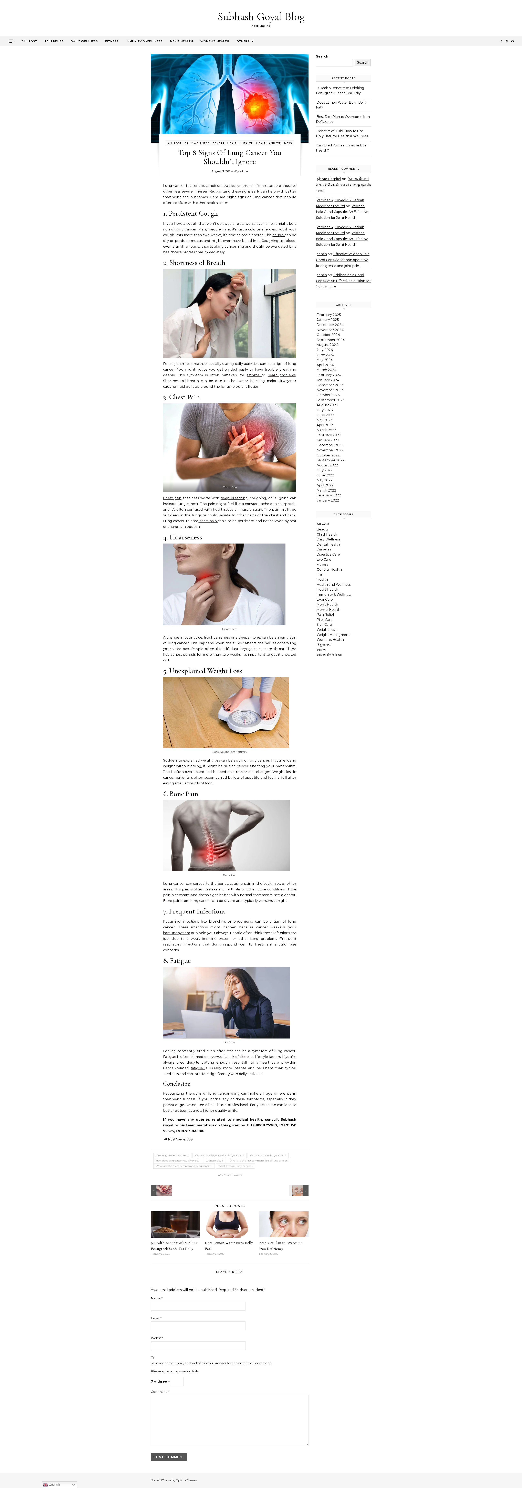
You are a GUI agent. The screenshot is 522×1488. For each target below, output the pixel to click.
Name (157, 1298)
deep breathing (234, 498)
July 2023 (325, 410)
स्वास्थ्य (321, 650)
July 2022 (325, 470)
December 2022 (330, 445)
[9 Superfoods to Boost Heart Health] (160, 1190)
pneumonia (244, 921)
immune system (176, 933)
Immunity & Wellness (144, 41)
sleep (244, 1057)
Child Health (327, 534)
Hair (320, 574)
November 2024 (330, 330)
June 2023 (325, 415)
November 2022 (330, 450)
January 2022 (328, 500)
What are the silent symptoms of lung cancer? (184, 1165)
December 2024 (330, 325)
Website (157, 1338)
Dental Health (328, 544)
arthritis (234, 889)
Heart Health (327, 589)
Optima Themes (186, 1480)
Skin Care (324, 625)
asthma (254, 375)
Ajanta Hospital (329, 179)
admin (243, 171)
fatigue (198, 1068)
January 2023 (328, 440)
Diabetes (324, 549)
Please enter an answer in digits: (175, 1371)
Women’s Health (214, 41)
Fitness (111, 41)
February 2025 (329, 315)
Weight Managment (333, 635)
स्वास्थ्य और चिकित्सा (329, 655)
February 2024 (329, 375)
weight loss (210, 760)
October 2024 (328, 335)
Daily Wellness (84, 41)
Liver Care (325, 599)
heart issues (223, 510)
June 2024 (326, 355)
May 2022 (325, 480)
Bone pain (172, 901)
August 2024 (327, 345)
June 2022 (325, 475)
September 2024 (331, 340)
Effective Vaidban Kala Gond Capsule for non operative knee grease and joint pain (342, 260)
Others (243, 41)
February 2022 (329, 495)
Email (156, 1318)
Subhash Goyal (214, 1160)
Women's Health (330, 640)
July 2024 (325, 350)
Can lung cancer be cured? (172, 1155)
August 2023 (327, 405)
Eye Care (324, 559)
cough (192, 224)
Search (322, 56)
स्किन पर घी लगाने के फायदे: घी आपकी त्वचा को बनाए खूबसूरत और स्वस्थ (343, 185)
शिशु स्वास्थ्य (324, 645)
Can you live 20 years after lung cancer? (219, 1155)
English (54, 1484)
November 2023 (330, 390)
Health (247, 143)
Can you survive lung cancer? (268, 1155)
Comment (160, 1392)
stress (238, 772)
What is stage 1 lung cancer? (235, 1165)
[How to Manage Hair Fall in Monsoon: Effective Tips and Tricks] (299, 1190)
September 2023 (331, 400)
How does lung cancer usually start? (177, 1160)
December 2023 (330, 385)
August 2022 (327, 465)
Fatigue (170, 1057)
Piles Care (325, 620)
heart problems (282, 375)
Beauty (323, 529)
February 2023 (329, 435)
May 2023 (325, 420)
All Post (29, 41)
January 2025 (328, 320)
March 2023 (326, 430)
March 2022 (326, 490)
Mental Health (328, 610)
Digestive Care (328, 554)
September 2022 (331, 460)
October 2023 (328, 395)
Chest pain (172, 498)
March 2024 (327, 370)
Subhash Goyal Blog (261, 16)
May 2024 (325, 360)
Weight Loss (326, 630)
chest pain (208, 521)
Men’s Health (181, 41)
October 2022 (328, 455)
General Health (225, 143)
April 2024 (325, 365)
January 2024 (328, 380)
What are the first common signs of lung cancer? (259, 1160)
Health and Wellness (274, 143)
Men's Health (327, 605)
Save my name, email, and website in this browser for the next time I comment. (211, 1363)
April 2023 (325, 425)
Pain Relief (54, 41)
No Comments (230, 1175)
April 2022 (325, 485)
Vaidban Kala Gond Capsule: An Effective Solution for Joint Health (342, 212)
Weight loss (282, 772)
